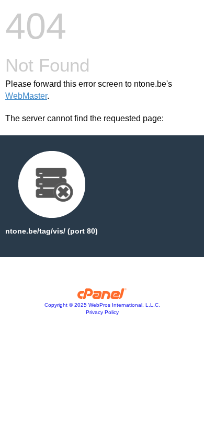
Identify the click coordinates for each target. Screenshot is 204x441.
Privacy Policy (102, 312)
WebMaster (26, 95)
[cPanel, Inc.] (102, 296)
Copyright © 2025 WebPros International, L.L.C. (102, 305)
